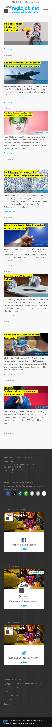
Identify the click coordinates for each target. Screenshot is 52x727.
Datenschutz (9, 700)
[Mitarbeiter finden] (26, 123)
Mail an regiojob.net (32, 2)
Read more (8, 49)
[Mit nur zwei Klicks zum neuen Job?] (26, 344)
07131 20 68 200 (16, 2)
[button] (8, 493)
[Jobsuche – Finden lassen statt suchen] (26, 181)
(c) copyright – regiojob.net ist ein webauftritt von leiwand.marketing (22, 685)
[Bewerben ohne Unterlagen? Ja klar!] (26, 285)
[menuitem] (17, 2)
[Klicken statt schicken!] (26, 235)
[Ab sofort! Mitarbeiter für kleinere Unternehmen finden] (26, 397)
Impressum (8, 691)
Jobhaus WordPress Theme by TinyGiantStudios (20, 723)
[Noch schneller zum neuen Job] (26, 72)
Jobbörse (7, 704)
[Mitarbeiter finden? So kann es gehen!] (26, 33)
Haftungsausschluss (12, 695)
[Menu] (44, 9)
